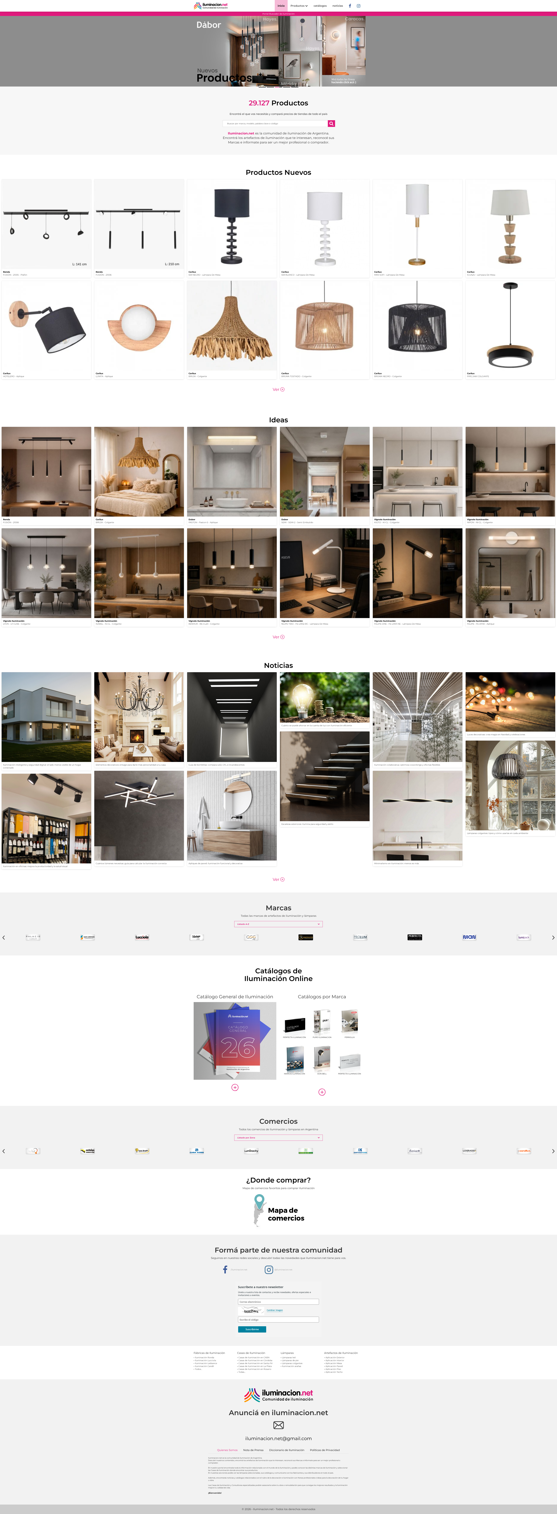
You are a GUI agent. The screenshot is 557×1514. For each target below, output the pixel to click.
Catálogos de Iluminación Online (278, 975)
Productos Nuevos (278, 172)
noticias (337, 5)
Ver (278, 389)
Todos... (198, 1369)
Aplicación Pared (334, 1366)
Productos (278, 103)
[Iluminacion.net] (210, 5)
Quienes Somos (227, 1450)
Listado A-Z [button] (243, 924)
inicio (281, 5)
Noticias (278, 665)
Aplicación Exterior (335, 1357)
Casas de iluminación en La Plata (255, 1366)
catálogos (320, 5)
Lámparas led (288, 1357)
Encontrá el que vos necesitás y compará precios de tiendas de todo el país (278, 114)
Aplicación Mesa (333, 1363)
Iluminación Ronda (204, 1357)
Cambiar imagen (275, 1310)
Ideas (278, 420)
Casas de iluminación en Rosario (254, 1369)
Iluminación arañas (291, 1366)
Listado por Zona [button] (246, 1137)
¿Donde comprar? (278, 1180)
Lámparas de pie (290, 1360)
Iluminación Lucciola (205, 1360)
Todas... (242, 1372)
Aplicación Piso (333, 1369)
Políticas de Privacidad (325, 1450)
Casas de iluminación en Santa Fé (255, 1363)
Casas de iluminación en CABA (254, 1357)
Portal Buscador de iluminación (278, 13)
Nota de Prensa (253, 1450)
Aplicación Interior (334, 1360)
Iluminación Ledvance (206, 1363)
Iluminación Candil (204, 1366)
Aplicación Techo (334, 1372)
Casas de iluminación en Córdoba (255, 1360)
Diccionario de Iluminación (286, 1450)
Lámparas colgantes (292, 1363)
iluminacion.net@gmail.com (278, 1438)
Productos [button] (298, 5)
